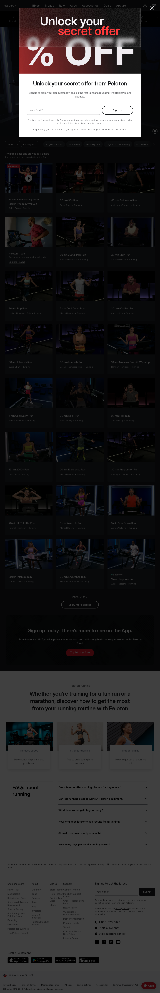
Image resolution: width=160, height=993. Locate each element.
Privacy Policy (66, 123)
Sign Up (117, 110)
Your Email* (36, 110)
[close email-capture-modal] (152, 8)
